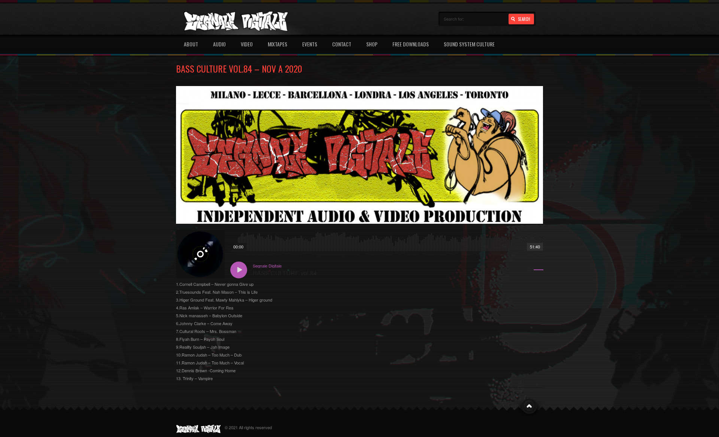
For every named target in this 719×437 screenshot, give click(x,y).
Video (247, 44)
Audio (219, 44)
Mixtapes (277, 44)
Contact (341, 44)
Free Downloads (410, 44)
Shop (371, 44)
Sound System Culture (469, 44)
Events (309, 44)
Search (524, 19)
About (191, 44)
